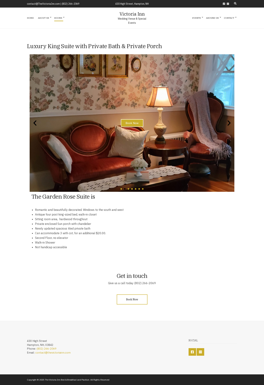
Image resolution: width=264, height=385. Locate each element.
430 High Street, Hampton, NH (132, 3)
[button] (121, 189)
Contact (229, 18)
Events (196, 18)
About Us (43, 18)
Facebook (224, 4)
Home (30, 18)
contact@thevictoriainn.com (53, 352)
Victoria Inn (132, 14)
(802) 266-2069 (70, 3)
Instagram (228, 4)
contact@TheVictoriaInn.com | (44, 3)
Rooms (58, 18)
